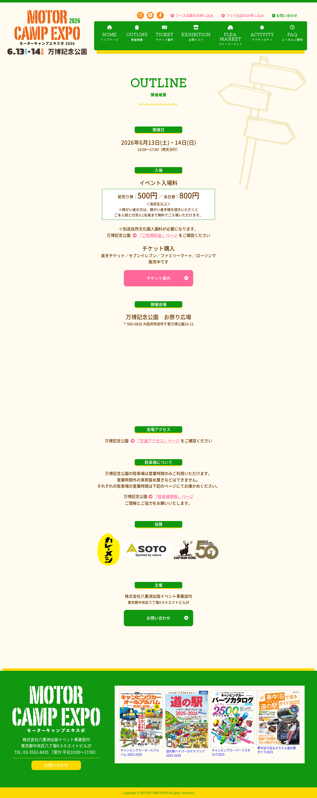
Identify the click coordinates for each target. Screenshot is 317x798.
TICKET (164, 36)
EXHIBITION (196, 36)
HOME (109, 36)
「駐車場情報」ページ (173, 496)
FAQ (292, 36)
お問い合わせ (286, 15)
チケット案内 (158, 278)
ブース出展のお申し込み (194, 15)
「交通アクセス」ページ (158, 441)
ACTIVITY (262, 36)
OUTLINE (137, 36)
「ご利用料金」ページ (158, 235)
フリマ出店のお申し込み (245, 15)
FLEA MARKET (230, 38)
